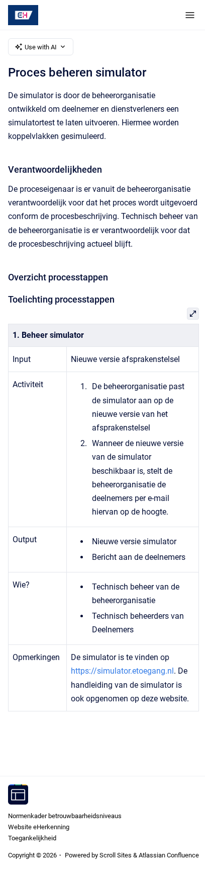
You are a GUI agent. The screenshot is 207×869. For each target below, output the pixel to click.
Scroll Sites (115, 855)
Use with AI (41, 47)
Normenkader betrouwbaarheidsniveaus (65, 816)
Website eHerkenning (38, 827)
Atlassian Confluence (169, 855)
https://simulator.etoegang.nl (122, 671)
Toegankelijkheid (32, 838)
